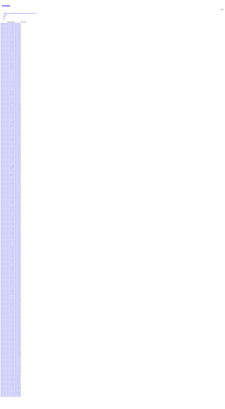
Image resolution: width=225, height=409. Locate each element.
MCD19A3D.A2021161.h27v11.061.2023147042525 (11, 69)
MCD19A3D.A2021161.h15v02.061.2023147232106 (11, 374)
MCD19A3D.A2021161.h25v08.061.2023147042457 (11, 139)
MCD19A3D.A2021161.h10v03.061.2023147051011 (11, 348)
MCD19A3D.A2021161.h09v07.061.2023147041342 (11, 190)
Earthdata (6, 5)
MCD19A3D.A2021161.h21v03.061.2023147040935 (11, 207)
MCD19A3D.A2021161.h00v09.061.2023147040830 (11, 32)
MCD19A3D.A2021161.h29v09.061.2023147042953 (11, 237)
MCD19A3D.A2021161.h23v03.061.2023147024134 (11, 29)
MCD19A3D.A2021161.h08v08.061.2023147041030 (11, 43)
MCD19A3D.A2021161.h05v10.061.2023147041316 (11, 138)
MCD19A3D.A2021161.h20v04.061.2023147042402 (11, 261)
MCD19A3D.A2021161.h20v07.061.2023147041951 (11, 148)
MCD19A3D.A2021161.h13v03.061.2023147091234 (11, 353)
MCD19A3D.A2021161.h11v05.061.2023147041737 (11, 95)
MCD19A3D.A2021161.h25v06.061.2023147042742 (11, 278)
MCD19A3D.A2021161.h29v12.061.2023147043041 (11, 309)
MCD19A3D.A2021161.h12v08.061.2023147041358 (11, 189)
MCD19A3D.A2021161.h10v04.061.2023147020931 (11, 28)
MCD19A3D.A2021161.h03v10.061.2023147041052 (11, 38)
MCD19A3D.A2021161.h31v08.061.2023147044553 (11, 334)
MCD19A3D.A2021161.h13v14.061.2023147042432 (11, 263)
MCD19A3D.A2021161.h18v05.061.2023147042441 (11, 294)
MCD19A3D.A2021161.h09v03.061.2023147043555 (11, 209)
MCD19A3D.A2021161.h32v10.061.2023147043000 (11, 243)
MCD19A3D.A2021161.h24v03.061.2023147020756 (11, 27)
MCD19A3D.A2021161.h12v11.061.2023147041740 (11, 188)
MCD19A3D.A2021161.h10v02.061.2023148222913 (11, 383)
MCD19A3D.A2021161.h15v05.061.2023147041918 (11, 73)
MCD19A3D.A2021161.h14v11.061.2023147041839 (11, 87)
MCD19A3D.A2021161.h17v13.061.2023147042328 (11, 120)
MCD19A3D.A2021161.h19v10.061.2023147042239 (11, 326)
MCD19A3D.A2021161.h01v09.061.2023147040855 (11, 30)
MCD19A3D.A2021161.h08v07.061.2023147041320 (11, 197)
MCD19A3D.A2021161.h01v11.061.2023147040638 (11, 45)
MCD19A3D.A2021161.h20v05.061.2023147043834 (11, 338)
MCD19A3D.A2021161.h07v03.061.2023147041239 (11, 185)
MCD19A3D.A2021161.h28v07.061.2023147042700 (11, 272)
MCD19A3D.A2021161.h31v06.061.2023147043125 (11, 224)
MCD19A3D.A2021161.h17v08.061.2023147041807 (11, 165)
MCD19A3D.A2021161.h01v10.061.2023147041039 (11, 37)
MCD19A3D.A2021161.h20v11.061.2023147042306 (11, 308)
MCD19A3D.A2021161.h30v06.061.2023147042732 (11, 135)
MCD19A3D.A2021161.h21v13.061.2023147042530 (11, 55)
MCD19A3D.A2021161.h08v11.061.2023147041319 (11, 175)
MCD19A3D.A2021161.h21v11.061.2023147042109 (11, 104)
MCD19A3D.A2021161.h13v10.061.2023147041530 (11, 193)
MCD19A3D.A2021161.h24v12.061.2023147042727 (11, 227)
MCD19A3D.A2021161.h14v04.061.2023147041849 (11, 153)
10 (4, 19)
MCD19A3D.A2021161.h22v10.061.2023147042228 (11, 63)
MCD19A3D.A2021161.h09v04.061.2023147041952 (11, 174)
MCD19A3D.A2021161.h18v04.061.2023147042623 (11, 310)
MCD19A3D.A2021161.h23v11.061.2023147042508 (11, 54)
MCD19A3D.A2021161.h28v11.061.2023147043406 (11, 238)
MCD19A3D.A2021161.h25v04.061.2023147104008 (11, 354)
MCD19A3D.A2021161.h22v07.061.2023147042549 (11, 283)
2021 (5, 16)
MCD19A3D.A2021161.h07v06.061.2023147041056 (11, 116)
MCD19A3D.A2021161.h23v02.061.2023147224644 (11, 368)
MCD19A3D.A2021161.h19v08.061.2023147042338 (11, 260)
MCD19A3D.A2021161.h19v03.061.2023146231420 (11, 25)
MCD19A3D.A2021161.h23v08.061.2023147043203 (11, 219)
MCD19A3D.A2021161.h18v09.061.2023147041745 (11, 171)
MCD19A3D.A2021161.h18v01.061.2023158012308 (11, 385)
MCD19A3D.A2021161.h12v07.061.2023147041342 (11, 78)
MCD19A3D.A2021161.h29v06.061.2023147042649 (11, 64)
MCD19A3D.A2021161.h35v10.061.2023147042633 (11, 147)
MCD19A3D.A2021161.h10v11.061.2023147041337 (11, 89)
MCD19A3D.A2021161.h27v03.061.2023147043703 (11, 218)
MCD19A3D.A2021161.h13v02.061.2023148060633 (11, 381)
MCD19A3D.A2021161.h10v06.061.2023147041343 (11, 154)
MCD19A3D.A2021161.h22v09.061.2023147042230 (11, 112)
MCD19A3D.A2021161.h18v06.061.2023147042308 (11, 304)
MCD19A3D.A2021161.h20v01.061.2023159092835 (11, 393)
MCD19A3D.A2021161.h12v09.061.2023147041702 (11, 122)
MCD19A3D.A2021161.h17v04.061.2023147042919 (11, 229)
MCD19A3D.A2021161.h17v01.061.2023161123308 (11, 394)
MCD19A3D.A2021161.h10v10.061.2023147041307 (11, 180)
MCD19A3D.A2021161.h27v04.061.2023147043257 (11, 220)
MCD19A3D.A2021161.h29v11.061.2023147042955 (11, 274)
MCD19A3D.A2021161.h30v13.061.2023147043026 (11, 277)
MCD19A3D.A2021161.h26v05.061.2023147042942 (11, 254)
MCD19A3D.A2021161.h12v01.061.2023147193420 (11, 363)
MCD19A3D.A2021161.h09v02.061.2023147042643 (11, 61)
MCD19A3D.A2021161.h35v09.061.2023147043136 (11, 216)
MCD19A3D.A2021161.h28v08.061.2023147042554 (11, 65)
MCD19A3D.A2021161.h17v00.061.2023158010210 (11, 387)
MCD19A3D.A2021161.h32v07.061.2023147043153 (11, 230)
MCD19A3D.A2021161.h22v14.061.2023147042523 (11, 59)
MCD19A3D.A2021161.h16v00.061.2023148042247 (11, 379)
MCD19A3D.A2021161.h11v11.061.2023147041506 (11, 172)
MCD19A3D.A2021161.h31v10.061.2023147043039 (11, 239)
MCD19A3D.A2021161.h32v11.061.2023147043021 (11, 259)
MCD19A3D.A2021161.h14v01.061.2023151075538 (11, 389)
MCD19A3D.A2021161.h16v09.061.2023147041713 (11, 130)
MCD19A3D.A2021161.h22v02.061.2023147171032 (11, 362)
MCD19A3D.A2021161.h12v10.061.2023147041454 (11, 206)
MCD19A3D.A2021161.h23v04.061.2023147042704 (11, 258)
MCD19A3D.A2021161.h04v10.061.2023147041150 (11, 162)
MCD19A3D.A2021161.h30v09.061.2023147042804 (11, 232)
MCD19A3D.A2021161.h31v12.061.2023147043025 (11, 236)
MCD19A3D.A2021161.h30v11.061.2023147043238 (11, 241)
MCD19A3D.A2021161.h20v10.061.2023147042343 (11, 325)
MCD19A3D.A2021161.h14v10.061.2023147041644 (11, 118)
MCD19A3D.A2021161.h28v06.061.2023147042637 (11, 282)
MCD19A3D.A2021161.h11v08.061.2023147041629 (11, 181)
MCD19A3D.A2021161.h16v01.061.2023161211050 (11, 396)
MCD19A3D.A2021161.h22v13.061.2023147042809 (11, 299)
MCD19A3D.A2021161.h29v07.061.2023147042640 (11, 60)
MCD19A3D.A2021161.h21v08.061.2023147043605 (11, 341)
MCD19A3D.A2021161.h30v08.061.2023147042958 (11, 249)
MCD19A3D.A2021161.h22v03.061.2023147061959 (11, 350)
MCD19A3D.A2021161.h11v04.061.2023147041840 (11, 316)
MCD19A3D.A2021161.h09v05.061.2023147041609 (11, 169)
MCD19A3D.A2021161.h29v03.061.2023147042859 (11, 126)
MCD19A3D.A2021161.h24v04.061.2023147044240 (11, 336)
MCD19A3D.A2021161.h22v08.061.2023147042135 (11, 121)
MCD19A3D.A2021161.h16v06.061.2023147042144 (11, 156)
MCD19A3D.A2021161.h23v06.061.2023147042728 (11, 314)
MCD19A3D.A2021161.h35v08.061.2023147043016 (11, 233)
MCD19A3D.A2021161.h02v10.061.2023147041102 (11, 92)
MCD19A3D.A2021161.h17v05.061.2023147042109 (11, 251)
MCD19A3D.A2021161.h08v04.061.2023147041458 (11, 107)
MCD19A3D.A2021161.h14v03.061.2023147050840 (11, 345)
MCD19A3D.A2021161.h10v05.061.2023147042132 (11, 114)
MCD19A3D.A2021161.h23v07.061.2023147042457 (11, 105)
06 (4, 18)
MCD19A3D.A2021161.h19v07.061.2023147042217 (11, 319)
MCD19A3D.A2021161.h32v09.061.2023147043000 (11, 223)
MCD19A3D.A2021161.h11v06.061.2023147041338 (11, 199)
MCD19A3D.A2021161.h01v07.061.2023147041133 (11, 141)
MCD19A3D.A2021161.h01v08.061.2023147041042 (11, 40)
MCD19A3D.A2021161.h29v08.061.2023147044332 (11, 339)
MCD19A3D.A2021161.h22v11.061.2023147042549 (11, 127)
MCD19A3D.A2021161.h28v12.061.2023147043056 (11, 212)
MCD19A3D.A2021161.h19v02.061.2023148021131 (11, 376)
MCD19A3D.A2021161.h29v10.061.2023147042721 (11, 307)
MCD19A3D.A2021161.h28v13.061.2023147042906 (11, 267)
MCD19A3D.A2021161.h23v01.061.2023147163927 (11, 359)
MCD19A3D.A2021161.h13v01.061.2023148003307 (11, 367)
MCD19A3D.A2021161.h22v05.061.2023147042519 (11, 303)
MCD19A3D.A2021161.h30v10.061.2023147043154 (11, 210)
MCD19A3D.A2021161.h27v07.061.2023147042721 (11, 295)
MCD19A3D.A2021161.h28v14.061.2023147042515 (11, 85)
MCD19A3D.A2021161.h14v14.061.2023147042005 (11, 108)
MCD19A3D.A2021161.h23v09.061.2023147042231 (11, 68)
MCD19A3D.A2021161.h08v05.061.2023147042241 (11, 103)
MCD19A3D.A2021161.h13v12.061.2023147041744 (11, 143)
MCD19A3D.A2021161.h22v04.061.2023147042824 (11, 273)
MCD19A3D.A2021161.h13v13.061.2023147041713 (11, 101)
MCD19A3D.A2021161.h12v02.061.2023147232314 (11, 372)
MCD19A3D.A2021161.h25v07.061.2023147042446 (11, 161)
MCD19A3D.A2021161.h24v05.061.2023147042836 (11, 312)
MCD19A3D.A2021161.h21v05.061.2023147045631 (11, 344)
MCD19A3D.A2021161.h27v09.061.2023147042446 (11, 123)
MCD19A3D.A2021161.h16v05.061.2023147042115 (11, 100)
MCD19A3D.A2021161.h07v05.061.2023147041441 (11, 178)
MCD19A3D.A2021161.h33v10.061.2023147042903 (11, 285)
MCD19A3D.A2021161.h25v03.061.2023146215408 (11, 24)
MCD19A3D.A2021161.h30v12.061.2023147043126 (11, 225)
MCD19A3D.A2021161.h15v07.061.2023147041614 (11, 83)
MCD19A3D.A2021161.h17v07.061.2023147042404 (11, 313)
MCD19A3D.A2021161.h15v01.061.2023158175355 (11, 390)
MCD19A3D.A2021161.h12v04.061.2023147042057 (11, 192)
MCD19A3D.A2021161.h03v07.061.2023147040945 (11, 33)
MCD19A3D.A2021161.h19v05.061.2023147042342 (11, 117)
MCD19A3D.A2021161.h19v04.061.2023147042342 (11, 335)
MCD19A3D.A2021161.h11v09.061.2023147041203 (11, 203)
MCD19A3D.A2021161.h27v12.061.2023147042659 (11, 72)
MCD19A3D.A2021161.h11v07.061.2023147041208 (11, 170)
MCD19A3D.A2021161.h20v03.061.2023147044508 (11, 331)
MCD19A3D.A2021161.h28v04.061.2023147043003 (11, 252)
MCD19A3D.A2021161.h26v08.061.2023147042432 (11, 167)
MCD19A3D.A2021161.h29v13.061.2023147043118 (11, 211)
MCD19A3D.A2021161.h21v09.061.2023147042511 (11, 279)
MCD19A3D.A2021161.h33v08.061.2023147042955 (11, 234)
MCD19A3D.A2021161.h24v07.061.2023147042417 (11, 58)
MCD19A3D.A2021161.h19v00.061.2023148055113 (11, 380)
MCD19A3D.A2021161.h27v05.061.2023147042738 (11, 298)
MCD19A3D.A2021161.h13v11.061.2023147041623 (11, 205)
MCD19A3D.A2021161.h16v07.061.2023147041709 (11, 194)
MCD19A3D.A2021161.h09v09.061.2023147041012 (11, 34)
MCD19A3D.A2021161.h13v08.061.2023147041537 (11, 187)
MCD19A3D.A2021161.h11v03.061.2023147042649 (11, 265)
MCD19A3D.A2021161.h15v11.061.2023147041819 (11, 150)
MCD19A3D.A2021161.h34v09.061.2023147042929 (11, 269)
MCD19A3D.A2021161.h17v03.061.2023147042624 (11, 317)
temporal (5, 14)
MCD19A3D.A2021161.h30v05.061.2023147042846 (11, 221)
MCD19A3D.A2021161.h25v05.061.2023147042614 (11, 292)
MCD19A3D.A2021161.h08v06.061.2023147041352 (11, 202)
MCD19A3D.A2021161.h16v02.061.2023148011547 (11, 375)
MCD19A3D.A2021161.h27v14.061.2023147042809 (11, 134)
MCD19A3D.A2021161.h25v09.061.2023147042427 (11, 56)
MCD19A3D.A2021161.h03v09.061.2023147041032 (11, 49)
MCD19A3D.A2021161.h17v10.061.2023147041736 (11, 76)
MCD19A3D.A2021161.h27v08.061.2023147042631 (11, 86)
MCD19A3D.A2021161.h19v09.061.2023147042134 (11, 318)
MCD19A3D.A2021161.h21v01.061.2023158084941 (11, 388)
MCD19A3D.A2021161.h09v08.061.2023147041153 (11, 91)
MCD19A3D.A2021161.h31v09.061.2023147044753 (11, 330)
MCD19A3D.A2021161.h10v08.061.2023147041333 (11, 140)
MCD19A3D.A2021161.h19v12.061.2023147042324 (11, 136)
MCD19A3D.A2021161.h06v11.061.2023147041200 (11, 163)
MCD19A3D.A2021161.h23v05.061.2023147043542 (11, 343)
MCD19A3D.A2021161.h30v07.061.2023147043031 (11, 281)
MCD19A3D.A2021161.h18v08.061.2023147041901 (11, 149)
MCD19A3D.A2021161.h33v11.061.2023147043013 (11, 245)
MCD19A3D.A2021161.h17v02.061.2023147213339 (11, 366)
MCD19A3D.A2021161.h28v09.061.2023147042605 (11, 152)
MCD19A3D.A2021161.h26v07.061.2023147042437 (11, 70)
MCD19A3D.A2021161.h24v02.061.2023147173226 (11, 361)
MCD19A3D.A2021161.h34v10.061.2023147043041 (11, 296)
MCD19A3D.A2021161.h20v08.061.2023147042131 (11, 301)
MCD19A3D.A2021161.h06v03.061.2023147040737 (11, 36)
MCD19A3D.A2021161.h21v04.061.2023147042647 (11, 322)
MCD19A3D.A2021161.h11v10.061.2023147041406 (11, 131)
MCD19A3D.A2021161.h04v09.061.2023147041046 (11, 46)
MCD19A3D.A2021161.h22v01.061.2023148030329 (11, 378)
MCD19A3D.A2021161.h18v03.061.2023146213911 (11, 23)
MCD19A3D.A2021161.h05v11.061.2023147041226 (11, 132)
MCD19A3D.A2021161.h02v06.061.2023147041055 (11, 41)
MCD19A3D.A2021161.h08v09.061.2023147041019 (11, 42)
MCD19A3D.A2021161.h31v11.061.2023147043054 (11, 242)
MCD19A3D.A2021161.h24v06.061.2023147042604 (11, 327)
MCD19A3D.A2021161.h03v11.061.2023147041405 (11, 90)
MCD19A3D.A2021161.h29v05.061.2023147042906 (11, 247)
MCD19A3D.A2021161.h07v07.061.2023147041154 (11, 179)
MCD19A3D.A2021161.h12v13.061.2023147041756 (11, 157)
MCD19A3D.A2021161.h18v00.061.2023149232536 (11, 384)
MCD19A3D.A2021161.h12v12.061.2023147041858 (11, 196)
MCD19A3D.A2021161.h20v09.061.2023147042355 (11, 291)
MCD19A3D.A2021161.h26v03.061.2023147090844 (11, 352)
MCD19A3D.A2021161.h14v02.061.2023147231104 (11, 370)
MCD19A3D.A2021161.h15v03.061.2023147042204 (11, 98)
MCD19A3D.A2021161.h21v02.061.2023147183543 (11, 365)
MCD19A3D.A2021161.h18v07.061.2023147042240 (11, 276)
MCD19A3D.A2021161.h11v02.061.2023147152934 (11, 358)
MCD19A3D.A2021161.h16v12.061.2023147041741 (11, 96)
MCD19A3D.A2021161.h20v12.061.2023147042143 (11, 80)
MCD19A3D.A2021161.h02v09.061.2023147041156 (11, 158)
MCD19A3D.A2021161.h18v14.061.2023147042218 (11, 99)
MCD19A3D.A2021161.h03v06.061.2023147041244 (11, 94)
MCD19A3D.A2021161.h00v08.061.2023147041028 (11, 50)
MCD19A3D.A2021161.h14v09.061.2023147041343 (11, 166)
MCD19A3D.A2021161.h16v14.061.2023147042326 (11, 77)
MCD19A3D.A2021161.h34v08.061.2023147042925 (11, 268)
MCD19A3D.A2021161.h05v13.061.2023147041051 (11, 47)
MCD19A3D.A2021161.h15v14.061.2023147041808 (11, 81)
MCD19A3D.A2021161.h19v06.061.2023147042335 (11, 290)
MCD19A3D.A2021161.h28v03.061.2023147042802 (11, 109)
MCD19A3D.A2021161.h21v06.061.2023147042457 (11, 270)
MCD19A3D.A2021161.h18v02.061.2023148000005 (11, 371)
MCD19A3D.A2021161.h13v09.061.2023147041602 (11, 159)
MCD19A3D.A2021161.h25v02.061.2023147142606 (11, 356)
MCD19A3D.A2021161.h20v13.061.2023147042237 (11, 110)
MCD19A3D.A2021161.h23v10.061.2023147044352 (11, 340)
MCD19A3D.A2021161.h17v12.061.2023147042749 (11, 264)
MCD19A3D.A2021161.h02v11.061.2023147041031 (11, 51)
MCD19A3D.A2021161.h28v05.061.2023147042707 (11, 246)
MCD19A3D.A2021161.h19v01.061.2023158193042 (11, 392)
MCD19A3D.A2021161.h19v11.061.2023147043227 (11, 215)
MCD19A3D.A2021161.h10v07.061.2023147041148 (11, 198)
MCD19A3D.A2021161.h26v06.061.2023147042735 (11, 321)
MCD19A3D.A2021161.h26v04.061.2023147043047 (11, 287)
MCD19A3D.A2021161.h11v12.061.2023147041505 (11, 145)
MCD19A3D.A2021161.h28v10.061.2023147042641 (11, 129)
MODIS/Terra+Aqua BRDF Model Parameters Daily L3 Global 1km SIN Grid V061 (19, 13)
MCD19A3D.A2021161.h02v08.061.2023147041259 (11, 183)
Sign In (222, 9)
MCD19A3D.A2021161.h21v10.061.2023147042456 (11, 323)
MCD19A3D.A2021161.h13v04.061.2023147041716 (11, 184)
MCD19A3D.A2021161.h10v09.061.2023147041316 (11, 201)
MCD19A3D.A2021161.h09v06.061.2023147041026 (11, 125)
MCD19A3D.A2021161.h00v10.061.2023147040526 (11, 52)
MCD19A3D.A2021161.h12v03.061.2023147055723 (11, 349)
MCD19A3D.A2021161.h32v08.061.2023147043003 (11, 328)
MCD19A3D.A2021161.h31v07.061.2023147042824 (11, 286)
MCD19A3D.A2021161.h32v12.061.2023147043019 (11, 300)
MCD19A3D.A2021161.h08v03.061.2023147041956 (11, 67)
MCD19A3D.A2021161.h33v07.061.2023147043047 (11, 255)
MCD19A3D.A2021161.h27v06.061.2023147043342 (11, 228)
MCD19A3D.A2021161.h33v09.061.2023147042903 (11, 256)
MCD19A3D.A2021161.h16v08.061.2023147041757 (11, 82)
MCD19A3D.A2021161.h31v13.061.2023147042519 (11, 176)
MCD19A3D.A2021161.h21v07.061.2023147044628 (11, 332)
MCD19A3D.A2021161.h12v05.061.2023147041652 (11, 113)
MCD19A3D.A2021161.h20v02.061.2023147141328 (11, 357)
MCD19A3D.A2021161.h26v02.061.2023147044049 (11, 214)
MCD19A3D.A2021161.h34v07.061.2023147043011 (11, 305)
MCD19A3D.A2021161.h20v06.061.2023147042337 (11, 347)
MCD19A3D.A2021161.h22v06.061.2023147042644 (11, 250)
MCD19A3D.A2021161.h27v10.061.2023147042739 (11, 74)
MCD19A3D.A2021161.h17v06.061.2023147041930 (11, 288)
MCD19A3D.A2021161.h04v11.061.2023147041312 (11, 144)
